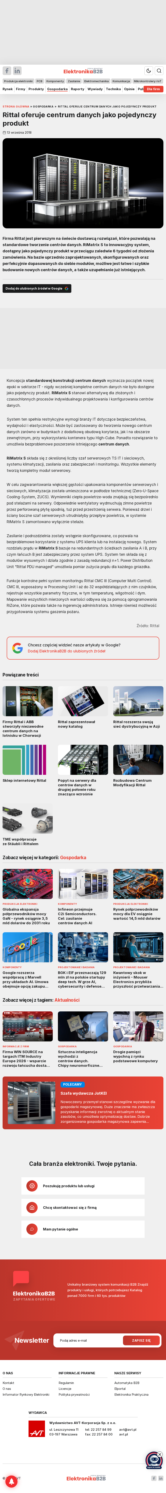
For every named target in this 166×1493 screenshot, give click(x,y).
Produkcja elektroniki (18, 81)
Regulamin (66, 1383)
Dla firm (153, 89)
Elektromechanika (96, 81)
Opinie (129, 89)
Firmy (20, 89)
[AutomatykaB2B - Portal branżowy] (86, 1478)
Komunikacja (121, 81)
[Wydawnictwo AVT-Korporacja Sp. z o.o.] (37, 1430)
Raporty (77, 89)
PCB (39, 81)
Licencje (65, 1389)
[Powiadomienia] (11, 1481)
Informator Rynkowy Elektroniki (26, 1394)
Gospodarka (57, 89)
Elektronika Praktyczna (131, 1394)
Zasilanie (74, 81)
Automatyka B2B (126, 1383)
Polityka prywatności (74, 1394)
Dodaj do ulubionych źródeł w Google (34, 288)
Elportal (120, 1389)
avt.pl (123, 1434)
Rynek (8, 89)
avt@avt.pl (127, 1429)
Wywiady (95, 89)
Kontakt (8, 1383)
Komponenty (55, 81)
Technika (113, 89)
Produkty (36, 89)
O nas (7, 1389)
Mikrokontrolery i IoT (147, 81)
